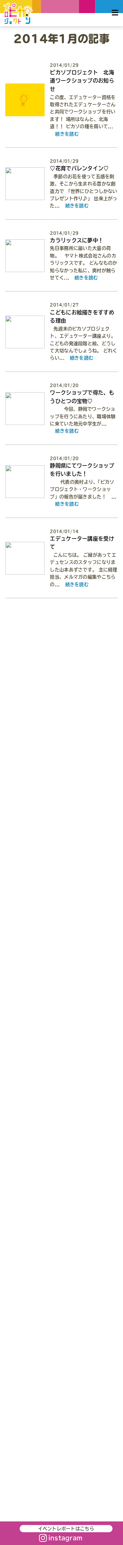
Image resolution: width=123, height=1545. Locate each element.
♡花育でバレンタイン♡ (79, 168)
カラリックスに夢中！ (76, 240)
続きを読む (66, 134)
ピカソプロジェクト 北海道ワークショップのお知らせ (82, 81)
